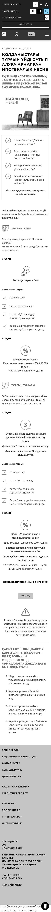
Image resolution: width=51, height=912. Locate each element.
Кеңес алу (25, 595)
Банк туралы (10, 750)
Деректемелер (11, 776)
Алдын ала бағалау (15, 786)
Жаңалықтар (11, 763)
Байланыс (9, 803)
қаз (31, 34)
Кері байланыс (12, 885)
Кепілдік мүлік (12, 769)
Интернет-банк (12, 823)
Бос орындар (11, 810)
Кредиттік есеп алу (15, 793)
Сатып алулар (11, 816)
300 (4, 845)
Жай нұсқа (25, 24)
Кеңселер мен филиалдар (19, 756)
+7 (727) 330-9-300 (12, 848)
